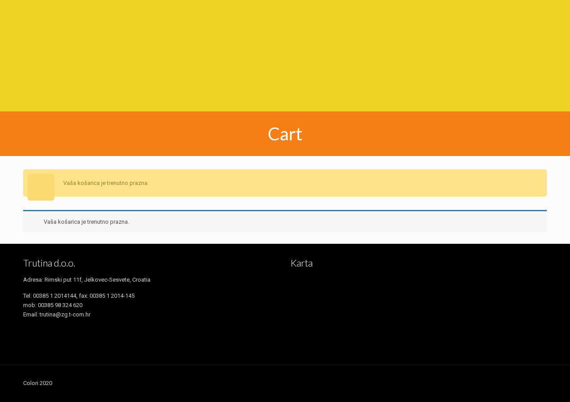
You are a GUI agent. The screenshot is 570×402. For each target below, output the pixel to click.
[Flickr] (502, 383)
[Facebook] (442, 383)
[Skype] (430, 383)
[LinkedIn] (514, 383)
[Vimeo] (478, 383)
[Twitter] (466, 383)
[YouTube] (490, 383)
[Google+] (454, 383)
